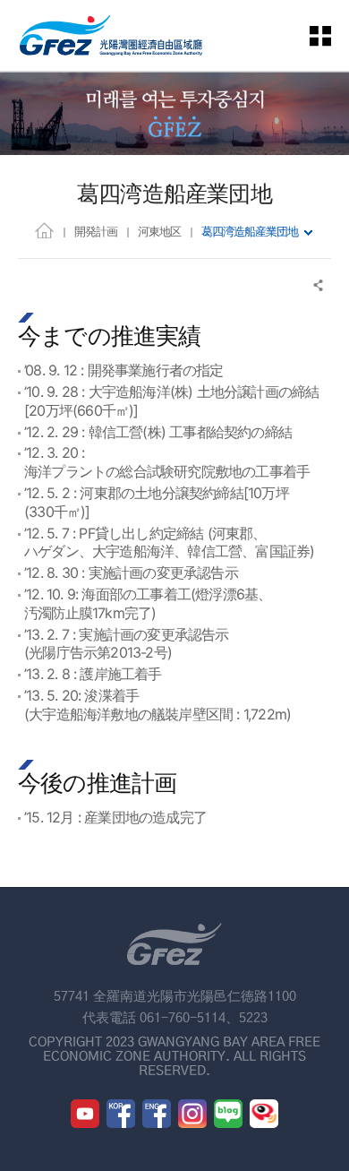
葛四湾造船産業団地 (249, 231)
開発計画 (95, 231)
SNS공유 (319, 285)
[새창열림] (85, 1113)
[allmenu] (331, 35)
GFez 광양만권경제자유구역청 (111, 35)
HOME (44, 229)
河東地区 (159, 231)
